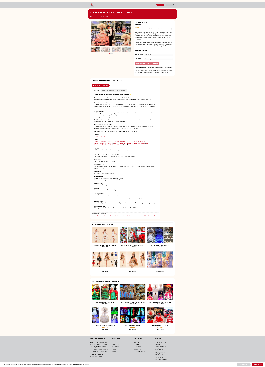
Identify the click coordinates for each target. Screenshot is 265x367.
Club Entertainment (140, 143)
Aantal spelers (139, 54)
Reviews (114, 348)
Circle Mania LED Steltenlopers (132, 325)
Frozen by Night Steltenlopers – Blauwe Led (133, 302)
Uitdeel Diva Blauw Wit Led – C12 (160, 245)
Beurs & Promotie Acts (108, 215)
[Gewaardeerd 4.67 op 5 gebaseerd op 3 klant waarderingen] (154, 27)
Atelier (116, 4)
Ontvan (96, 141)
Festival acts (137, 348)
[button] (160, 5)
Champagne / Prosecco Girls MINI (105, 270)
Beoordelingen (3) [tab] (121, 90)
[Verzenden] (173, 5)
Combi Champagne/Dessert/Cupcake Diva (160, 302)
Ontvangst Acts (153, 215)
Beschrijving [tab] (96, 90)
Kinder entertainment (139, 351)
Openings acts (137, 349)
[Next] (129, 33)
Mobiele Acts (146, 215)
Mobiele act (104, 136)
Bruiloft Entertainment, (116, 145)
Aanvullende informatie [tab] (108, 90)
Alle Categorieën (104, 16)
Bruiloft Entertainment (125, 141)
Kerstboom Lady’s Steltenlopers (105, 302)
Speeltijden (138, 58)
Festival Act (134, 141)
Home (100, 4)
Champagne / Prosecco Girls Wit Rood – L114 (132, 245)
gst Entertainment (102, 141)
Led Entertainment (140, 215)
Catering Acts (126, 215)
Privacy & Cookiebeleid (96, 356)
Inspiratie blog (115, 346)
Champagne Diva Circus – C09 (160, 325)
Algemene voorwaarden (97, 354)
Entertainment (108, 4)
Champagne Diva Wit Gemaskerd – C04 (105, 325)
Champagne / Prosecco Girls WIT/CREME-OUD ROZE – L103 (105, 246)
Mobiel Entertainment (129, 143)
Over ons (130, 4)
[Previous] (93, 33)
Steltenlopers (137, 342)
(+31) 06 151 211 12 (164, 354)
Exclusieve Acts (106, 145)
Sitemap (114, 351)
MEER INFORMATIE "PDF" (101, 85)
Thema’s (123, 4)
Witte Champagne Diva (160, 270)
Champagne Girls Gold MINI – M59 (132, 270)
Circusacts (136, 344)
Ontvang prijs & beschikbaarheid (147, 63)
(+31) (158, 353)
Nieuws (114, 349)
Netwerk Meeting (118, 143)
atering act (97, 136)
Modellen (116, 141)
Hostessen (110, 141)
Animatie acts (137, 346)
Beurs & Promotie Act (107, 143)
